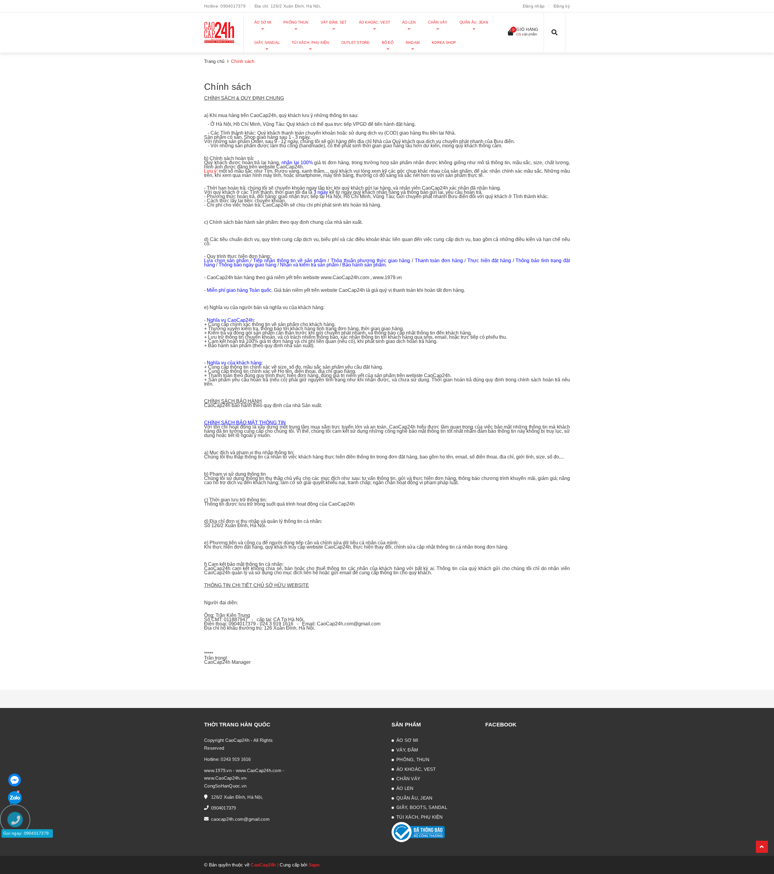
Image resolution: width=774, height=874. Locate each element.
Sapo (314, 864)
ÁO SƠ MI (407, 740)
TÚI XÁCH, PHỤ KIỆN (419, 817)
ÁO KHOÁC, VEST (416, 769)
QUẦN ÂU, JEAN (414, 798)
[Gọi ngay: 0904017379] (18, 856)
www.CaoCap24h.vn (225, 778)
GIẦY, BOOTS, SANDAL (421, 807)
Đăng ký (562, 6)
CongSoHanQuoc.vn (225, 785)
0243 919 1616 (236, 759)
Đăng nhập (534, 6)
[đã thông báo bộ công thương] (418, 831)
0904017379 (233, 6)
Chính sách (227, 87)
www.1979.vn (218, 770)
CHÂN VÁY (408, 778)
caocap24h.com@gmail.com (240, 819)
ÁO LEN (405, 788)
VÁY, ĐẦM (407, 749)
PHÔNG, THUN (412, 759)
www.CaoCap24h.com (258, 770)
